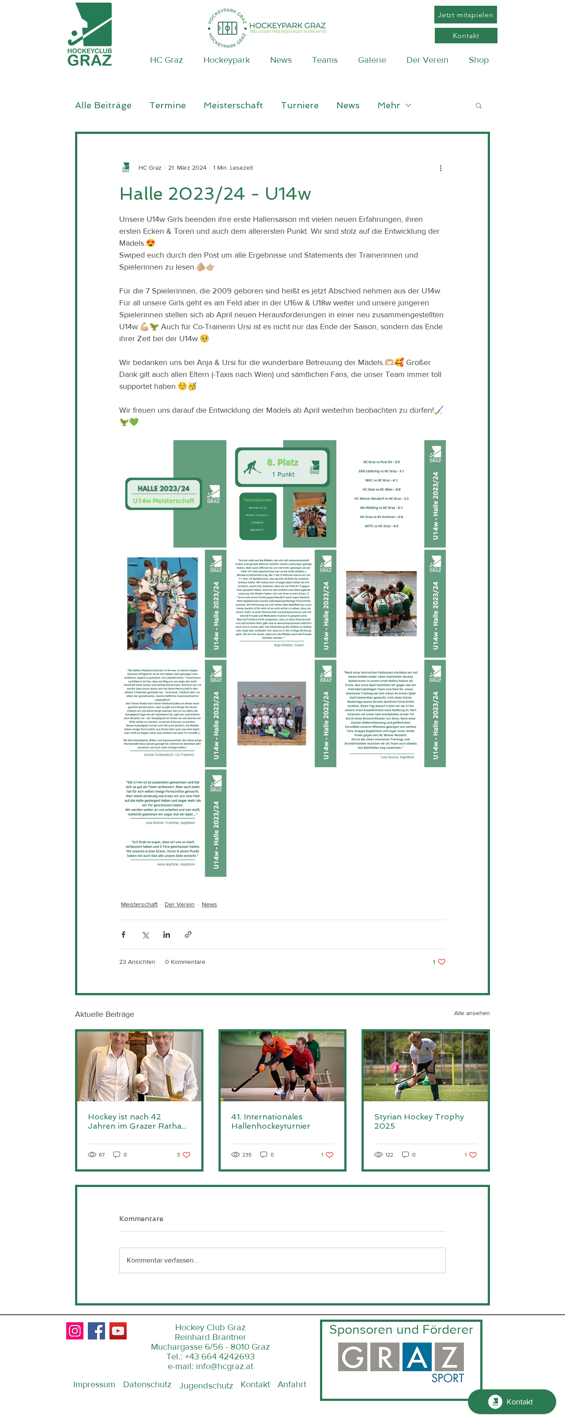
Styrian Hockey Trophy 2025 (419, 1121)
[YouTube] (118, 1330)
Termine (167, 105)
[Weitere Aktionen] (440, 167)
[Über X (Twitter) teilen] (145, 934)
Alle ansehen (472, 1012)
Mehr (388, 105)
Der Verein (180, 904)
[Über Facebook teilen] (123, 934)
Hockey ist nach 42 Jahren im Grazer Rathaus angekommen (139, 1121)
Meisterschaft (233, 105)
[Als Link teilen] (188, 934)
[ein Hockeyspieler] (426, 1066)
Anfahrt (292, 1384)
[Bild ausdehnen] (172, 494)
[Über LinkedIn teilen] (166, 934)
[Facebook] (96, 1330)
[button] (479, 105)
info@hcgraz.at (224, 1366)
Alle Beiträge (103, 105)
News (348, 105)
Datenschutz (147, 1384)
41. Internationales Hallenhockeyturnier (270, 1121)
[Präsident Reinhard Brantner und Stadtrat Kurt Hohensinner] (139, 1066)
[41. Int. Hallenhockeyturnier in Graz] (283, 1066)
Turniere (300, 105)
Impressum (94, 1384)
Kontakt (255, 1384)
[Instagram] (74, 1330)
